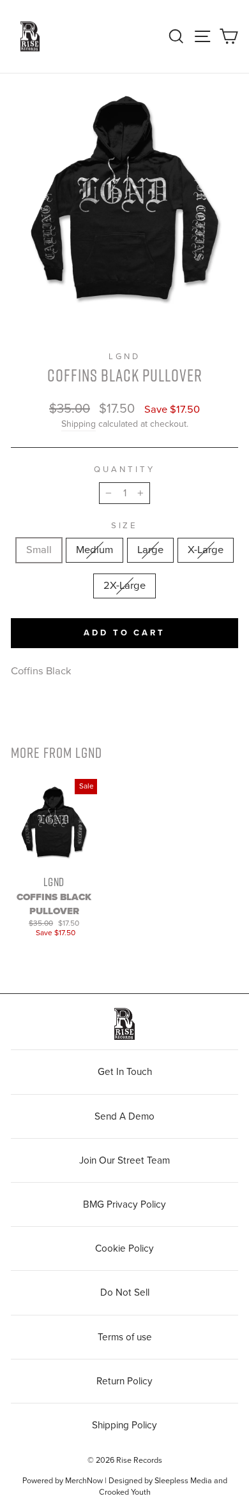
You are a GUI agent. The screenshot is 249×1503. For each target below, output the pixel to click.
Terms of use (125, 1337)
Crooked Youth (125, 1492)
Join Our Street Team (124, 1160)
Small (39, 550)
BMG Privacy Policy (124, 1204)
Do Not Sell (124, 1292)
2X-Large (124, 585)
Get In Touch (125, 1071)
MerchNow (84, 1481)
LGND (124, 357)
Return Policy (124, 1381)
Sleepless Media (183, 1481)
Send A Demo (124, 1116)
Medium (94, 550)
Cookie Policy (124, 1248)
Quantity (124, 469)
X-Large (205, 550)
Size (125, 526)
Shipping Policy (124, 1425)
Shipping (78, 423)
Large (150, 550)
